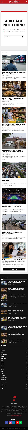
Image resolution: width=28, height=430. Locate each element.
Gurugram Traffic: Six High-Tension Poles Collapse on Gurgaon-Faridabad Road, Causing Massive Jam (13, 232)
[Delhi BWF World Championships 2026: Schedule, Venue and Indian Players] (14, 196)
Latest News (6, 52)
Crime (2, 352)
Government (3, 358)
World (2, 388)
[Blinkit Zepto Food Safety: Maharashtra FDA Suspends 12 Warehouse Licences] (14, 115)
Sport (2, 371)
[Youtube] (17, 422)
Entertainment (4, 354)
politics (2, 367)
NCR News (4, 214)
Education (4, 243)
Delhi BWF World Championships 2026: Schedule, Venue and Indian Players (12, 205)
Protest (2, 369)
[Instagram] (10, 422)
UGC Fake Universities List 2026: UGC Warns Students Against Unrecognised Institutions (13, 260)
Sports (4, 188)
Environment (3, 356)
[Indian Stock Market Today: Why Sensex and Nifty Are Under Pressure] (14, 63)
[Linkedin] (13, 422)
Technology (3, 379)
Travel (2, 381)
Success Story (4, 377)
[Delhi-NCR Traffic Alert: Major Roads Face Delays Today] (14, 170)
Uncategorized (4, 382)
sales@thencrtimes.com (16, 415)
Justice (2, 362)
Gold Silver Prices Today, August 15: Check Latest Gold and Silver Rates (13, 99)
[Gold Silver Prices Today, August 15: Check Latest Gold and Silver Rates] (14, 89)
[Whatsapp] (20, 422)
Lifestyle (2, 363)
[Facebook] (6, 422)
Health (4, 108)
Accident (2, 348)
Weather (2, 386)
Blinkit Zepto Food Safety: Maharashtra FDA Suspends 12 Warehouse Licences (13, 125)
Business (4, 56)
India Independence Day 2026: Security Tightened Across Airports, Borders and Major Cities (12, 152)
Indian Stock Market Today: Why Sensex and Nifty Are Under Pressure (13, 73)
